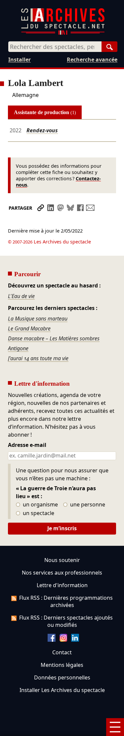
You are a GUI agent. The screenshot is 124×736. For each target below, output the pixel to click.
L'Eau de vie (21, 296)
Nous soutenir (62, 560)
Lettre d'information (62, 585)
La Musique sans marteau (37, 318)
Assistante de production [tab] (45, 112)
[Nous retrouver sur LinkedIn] (75, 639)
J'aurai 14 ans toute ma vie (38, 358)
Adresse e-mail (27, 445)
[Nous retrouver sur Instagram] (63, 639)
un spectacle (37, 513)
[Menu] (115, 727)
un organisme (39, 505)
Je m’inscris (62, 528)
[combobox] (55, 46)
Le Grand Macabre (29, 328)
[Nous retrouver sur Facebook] (52, 639)
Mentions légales (62, 665)
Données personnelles (62, 677)
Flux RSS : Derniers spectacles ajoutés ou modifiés (66, 621)
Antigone (18, 348)
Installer (19, 59)
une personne (87, 505)
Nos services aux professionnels (62, 572)
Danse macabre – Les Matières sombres (54, 338)
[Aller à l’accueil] (62, 33)
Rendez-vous (42, 130)
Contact (62, 652)
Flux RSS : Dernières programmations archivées (66, 601)
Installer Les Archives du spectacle (62, 690)
